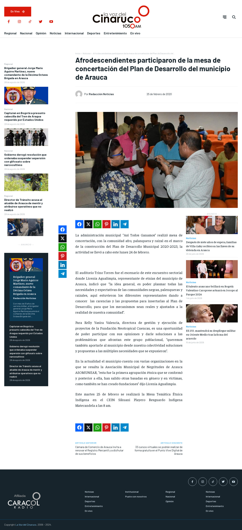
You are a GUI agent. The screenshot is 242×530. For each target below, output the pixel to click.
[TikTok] (30, 21)
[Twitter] (40, 21)
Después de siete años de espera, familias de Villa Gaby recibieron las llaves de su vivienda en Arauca (211, 246)
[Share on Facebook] (79, 224)
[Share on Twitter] (88, 224)
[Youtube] (51, 21)
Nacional (8, 109)
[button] (234, 17)
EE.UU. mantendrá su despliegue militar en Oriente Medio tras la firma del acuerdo (211, 334)
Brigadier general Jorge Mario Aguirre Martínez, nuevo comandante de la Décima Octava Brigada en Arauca (26, 73)
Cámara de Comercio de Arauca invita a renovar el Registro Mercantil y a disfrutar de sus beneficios (99, 450)
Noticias (87, 53)
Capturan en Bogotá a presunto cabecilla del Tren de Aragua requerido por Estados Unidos (24, 116)
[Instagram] (19, 21)
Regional (8, 64)
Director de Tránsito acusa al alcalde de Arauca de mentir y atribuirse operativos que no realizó (23, 205)
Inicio (77, 53)
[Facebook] (8, 21)
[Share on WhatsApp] (97, 224)
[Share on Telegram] (124, 224)
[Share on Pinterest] (106, 224)
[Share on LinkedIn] (115, 224)
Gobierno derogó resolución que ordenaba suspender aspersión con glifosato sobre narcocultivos (25, 159)
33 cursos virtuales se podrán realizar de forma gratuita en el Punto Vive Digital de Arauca (158, 450)
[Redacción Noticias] (79, 94)
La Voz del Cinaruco (25, 524)
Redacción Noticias (24, 298)
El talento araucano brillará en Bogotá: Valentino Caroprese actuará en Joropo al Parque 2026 (212, 290)
